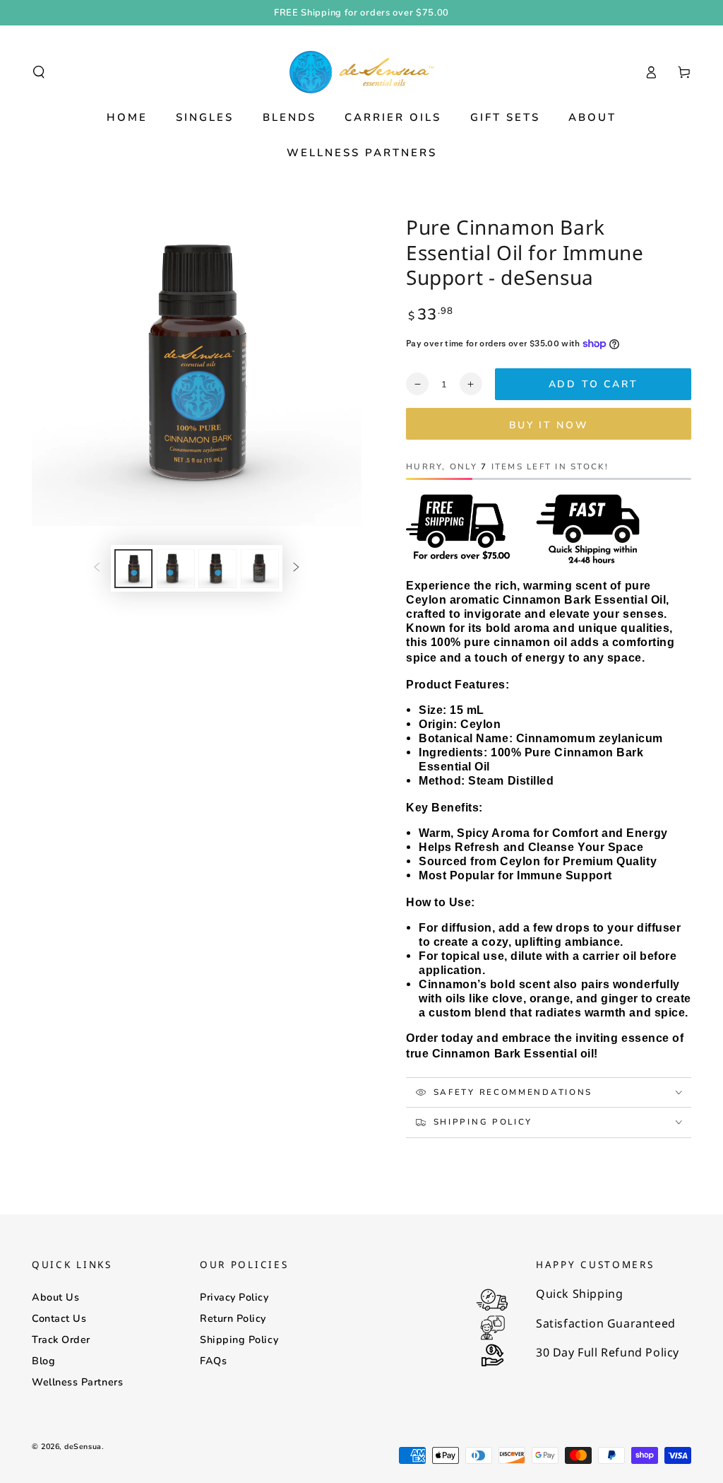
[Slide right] (296, 568)
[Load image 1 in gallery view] (133, 568)
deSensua (82, 1446)
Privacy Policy (234, 1297)
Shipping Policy (239, 1339)
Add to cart (593, 384)
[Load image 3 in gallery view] (217, 568)
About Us (55, 1297)
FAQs (213, 1361)
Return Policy (233, 1318)
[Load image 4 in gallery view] (260, 568)
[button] (39, 72)
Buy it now (549, 425)
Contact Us (59, 1318)
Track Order (61, 1339)
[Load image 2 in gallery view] (176, 568)
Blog (43, 1361)
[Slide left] (97, 568)
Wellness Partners (77, 1382)
